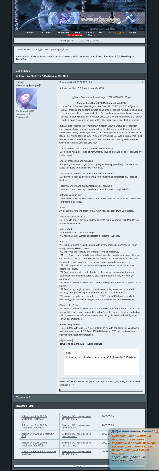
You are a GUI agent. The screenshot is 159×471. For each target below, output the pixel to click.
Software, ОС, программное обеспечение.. (64, 56)
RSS (88, 40)
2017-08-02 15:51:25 (81, 82)
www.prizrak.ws (27, 56)
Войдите (39, 49)
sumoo (20, 82)
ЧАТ (101, 32)
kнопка (90, 32)
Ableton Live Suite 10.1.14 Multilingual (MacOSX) (34, 417)
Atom (96, 40)
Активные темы (68, 40)
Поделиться (65, 82)
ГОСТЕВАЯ (46, 32)
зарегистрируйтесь (59, 49)
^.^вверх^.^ (79, 466)
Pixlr (77, 32)
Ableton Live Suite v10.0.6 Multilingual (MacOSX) (34, 443)
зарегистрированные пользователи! (129, 458)
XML (81, 40)
